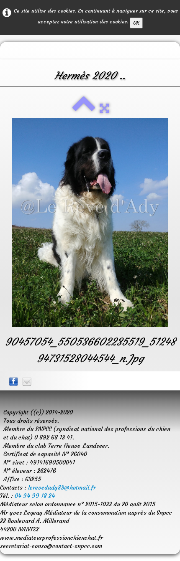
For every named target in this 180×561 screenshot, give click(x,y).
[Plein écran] (104, 108)
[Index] (83, 108)
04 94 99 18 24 (35, 496)
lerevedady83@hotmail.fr (62, 487)
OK (136, 23)
